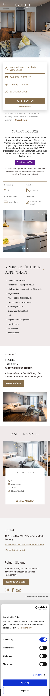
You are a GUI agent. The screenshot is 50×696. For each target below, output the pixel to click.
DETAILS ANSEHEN (25, 500)
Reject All (25, 690)
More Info (37, 675)
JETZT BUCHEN (25, 100)
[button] (22, 248)
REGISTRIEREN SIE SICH (15, 582)
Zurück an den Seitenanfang (35, 596)
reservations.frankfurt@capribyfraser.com (24, 544)
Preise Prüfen (13, 383)
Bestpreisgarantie (25, 106)
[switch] (43, 648)
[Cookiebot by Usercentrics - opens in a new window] (35, 608)
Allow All (25, 683)
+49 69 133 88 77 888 (15, 549)
